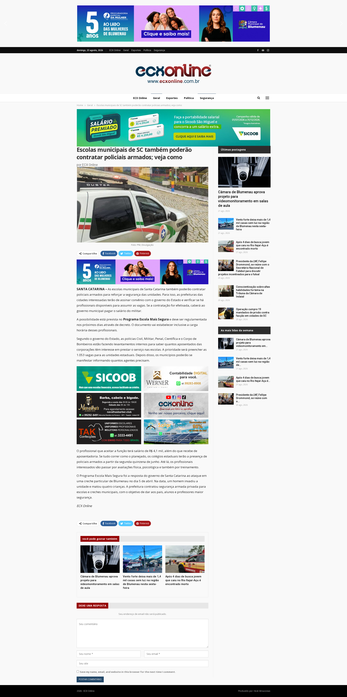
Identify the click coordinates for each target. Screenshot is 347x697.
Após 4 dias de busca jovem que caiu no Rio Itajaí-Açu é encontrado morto (252, 245)
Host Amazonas (262, 691)
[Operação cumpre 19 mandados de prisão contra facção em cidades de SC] (226, 313)
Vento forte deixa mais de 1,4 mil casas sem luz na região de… (253, 361)
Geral (126, 50)
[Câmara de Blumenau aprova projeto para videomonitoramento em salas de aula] (100, 559)
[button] (173, 23)
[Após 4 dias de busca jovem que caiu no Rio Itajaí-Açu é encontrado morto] (185, 559)
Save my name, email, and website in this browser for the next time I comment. (128, 671)
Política (147, 50)
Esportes (136, 50)
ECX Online (115, 50)
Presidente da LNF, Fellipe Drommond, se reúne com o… (251, 398)
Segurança (159, 50)
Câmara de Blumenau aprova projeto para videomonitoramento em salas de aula (243, 199)
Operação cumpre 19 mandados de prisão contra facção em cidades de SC (252, 312)
